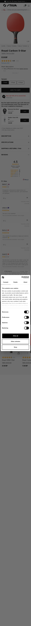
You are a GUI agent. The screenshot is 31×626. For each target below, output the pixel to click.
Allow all (15, 336)
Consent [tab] (5, 282)
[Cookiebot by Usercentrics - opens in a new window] (22, 277)
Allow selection (15, 341)
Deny (15, 347)
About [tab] (25, 282)
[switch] (26, 317)
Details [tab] (15, 282)
